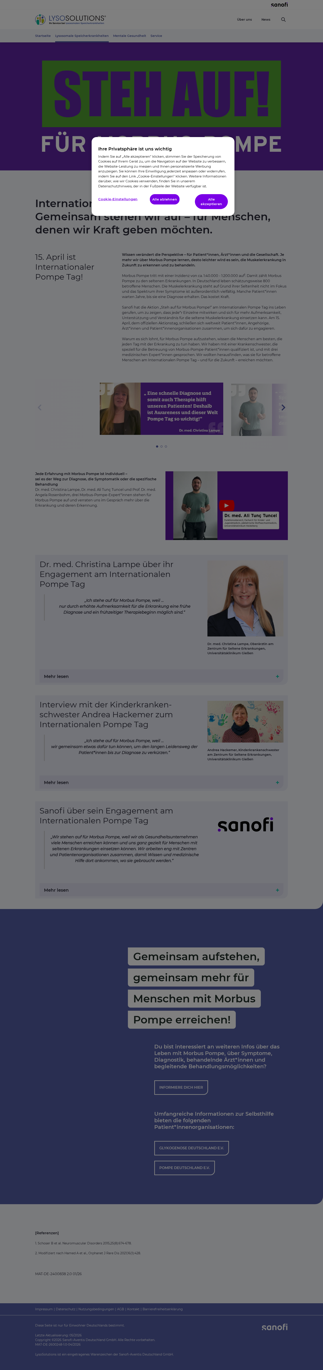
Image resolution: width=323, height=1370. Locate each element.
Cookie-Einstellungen (118, 199)
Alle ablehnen (164, 199)
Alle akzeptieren (211, 201)
